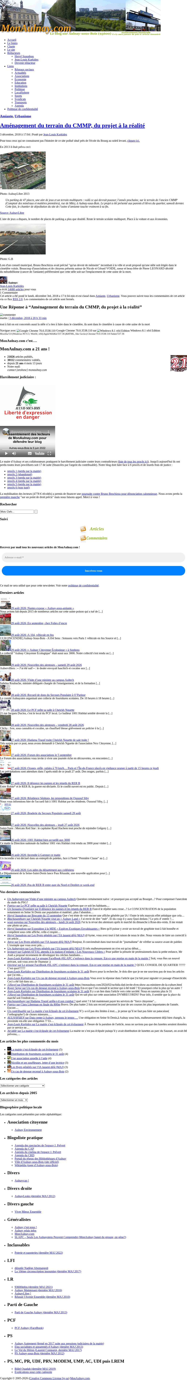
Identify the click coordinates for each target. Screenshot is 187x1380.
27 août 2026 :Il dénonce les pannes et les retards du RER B (45, 783)
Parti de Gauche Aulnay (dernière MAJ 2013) (41, 1312)
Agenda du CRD (24, 1155)
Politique (20, 89)
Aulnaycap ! (22, 1180)
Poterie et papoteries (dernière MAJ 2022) (39, 1252)
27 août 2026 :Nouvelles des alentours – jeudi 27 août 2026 (45, 824)
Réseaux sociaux (24, 69)
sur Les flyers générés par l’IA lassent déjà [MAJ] (45, 935)
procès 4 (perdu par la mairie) (24, 481)
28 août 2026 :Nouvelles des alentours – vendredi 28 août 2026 (47, 725)
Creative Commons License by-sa (49, 1378)
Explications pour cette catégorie (33, 1372)
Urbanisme (23, 116)
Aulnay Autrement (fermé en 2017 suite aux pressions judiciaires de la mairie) (59, 1343)
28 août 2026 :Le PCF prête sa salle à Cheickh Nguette (42, 710)
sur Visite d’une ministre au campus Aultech (41, 899)
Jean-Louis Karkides (26, 59)
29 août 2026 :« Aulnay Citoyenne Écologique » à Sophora (45, 649)
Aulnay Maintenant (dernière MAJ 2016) (38, 1290)
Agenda (19, 105)
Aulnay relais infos (25, 1230)
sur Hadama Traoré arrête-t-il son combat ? (41, 1001)
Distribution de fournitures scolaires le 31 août (37, 1053)
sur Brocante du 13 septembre (34, 915)
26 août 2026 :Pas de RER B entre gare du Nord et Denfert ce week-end (52, 885)
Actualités (20, 72)
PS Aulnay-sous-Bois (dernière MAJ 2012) (39, 1353)
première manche (10, 497)
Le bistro (12, 43)
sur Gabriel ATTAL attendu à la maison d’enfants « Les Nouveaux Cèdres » (56, 951)
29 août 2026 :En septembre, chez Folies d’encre (39, 623)
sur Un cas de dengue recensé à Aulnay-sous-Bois (48, 978)
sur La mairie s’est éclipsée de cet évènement (43, 1011)
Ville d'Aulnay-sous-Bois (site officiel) (37, 1161)
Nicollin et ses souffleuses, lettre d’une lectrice (37, 1062)
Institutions (21, 85)
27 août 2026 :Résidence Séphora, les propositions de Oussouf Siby (50, 798)
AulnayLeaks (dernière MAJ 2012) (35, 1196)
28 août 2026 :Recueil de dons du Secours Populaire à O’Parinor (48, 694)
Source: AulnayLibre (12, 212)
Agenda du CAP (24, 1148)
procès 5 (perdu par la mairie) (24, 484)
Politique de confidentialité (22, 109)
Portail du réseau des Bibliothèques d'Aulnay (40, 1158)
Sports (18, 95)
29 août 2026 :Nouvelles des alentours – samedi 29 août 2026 (46, 664)
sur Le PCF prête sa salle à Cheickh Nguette (37, 905)
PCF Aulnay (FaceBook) (29, 1327)
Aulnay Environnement (28, 1129)
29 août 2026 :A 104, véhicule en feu (32, 634)
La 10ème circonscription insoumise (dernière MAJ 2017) (48, 1271)
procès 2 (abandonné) (19, 474)
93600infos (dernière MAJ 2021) (34, 1286)
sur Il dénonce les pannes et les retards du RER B (49, 908)
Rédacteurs (13, 53)
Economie (20, 79)
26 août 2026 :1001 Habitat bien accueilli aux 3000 (40, 839)
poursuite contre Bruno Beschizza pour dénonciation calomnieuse (119, 493)
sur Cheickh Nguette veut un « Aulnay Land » (43, 918)
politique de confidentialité (83, 585)
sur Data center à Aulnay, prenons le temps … (42, 1017)
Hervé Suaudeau (24, 56)
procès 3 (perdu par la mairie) (24, 477)
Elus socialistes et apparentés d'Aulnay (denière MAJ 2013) (49, 1346)
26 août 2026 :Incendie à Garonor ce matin (35, 854)
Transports (21, 102)
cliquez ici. (133, 140)
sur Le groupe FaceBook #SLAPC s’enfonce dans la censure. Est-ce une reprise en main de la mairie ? (78, 958)
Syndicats (20, 99)
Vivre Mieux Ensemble (28, 1211)
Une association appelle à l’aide (29, 1058)
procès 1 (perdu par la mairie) (24, 471)
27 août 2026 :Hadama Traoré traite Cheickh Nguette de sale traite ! (50, 740)
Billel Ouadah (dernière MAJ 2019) (35, 1368)
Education (20, 82)
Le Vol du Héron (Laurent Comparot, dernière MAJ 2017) (48, 1350)
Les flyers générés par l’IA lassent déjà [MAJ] (37, 1067)
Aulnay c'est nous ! (26, 1227)
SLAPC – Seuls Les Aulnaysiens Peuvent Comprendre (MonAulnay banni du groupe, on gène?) (70, 1237)
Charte (11, 46)
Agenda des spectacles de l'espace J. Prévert (40, 1145)
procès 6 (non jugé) (18, 487)
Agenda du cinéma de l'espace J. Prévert (38, 1152)
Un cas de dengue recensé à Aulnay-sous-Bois (37, 1071)
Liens (10, 66)
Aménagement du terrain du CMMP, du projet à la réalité (72, 125)
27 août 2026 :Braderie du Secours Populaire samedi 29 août (46, 813)
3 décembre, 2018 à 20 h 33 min (28, 318)
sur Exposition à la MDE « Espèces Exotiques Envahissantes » (53, 928)
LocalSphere (22, 92)
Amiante (6, 116)
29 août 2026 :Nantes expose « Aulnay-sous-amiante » (42, 608)
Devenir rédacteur (25, 62)
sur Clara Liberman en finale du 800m (33, 1004)
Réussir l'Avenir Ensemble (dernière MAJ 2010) (42, 1296)
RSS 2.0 (17, 299)
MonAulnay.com (24, 1233)
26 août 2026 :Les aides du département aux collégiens (42, 869)
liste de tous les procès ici (133, 461)
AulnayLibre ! (23, 1293)
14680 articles (16, 289)
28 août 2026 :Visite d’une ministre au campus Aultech (42, 679)
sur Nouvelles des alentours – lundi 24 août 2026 (44, 922)
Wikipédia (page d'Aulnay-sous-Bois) (36, 1165)
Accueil (11, 39)
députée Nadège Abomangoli (31, 1268)
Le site (11, 49)
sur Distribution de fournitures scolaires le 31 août (48, 971)
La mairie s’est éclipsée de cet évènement (34, 1049)
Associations (22, 76)
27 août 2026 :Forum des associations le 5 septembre (41, 755)
